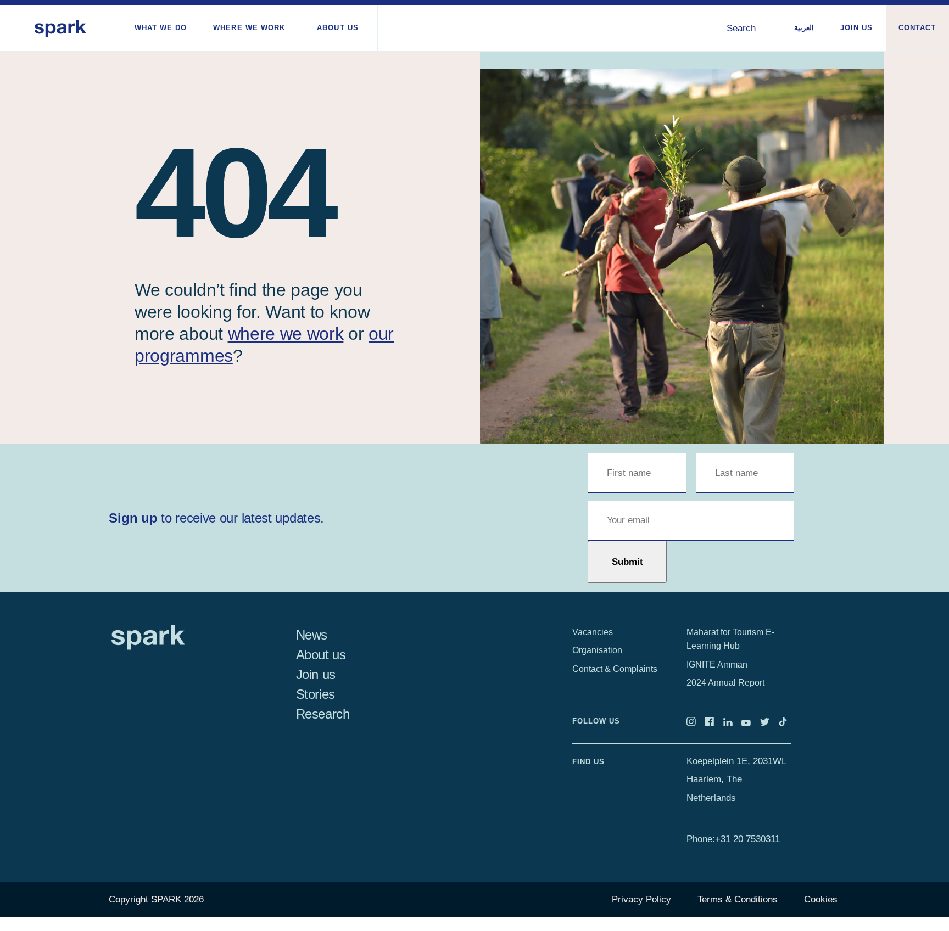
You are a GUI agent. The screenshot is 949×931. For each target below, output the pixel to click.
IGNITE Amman (716, 664)
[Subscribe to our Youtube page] (750, 723)
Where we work (249, 28)
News (311, 634)
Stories (315, 694)
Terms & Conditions (737, 899)
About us (337, 28)
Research (323, 713)
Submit (627, 562)
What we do (161, 28)
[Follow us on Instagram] (695, 723)
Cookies (821, 899)
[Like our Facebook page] (714, 723)
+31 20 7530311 (747, 839)
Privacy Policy (641, 899)
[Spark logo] (60, 28)
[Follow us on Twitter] (769, 723)
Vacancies (592, 632)
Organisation (597, 650)
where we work (286, 334)
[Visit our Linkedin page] (732, 723)
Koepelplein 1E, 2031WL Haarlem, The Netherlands (736, 779)
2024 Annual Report (725, 682)
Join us (856, 28)
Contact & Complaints (614, 669)
